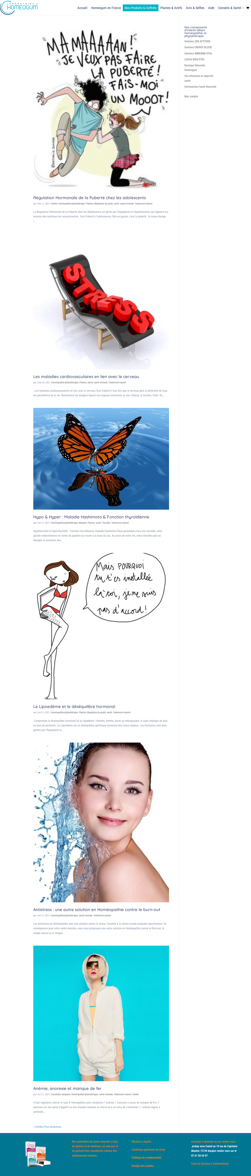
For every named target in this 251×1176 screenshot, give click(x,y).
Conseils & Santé (229, 8)
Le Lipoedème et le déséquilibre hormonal (74, 706)
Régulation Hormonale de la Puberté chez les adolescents (89, 197)
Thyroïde (106, 522)
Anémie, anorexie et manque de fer (67, 1088)
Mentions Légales (141, 1141)
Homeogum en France (106, 8)
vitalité (135, 1094)
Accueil (82, 8)
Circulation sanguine (61, 1094)
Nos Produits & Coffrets (141, 8)
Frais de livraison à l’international (209, 1163)
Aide (211, 8)
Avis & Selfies (195, 8)
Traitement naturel (143, 203)
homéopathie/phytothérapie (71, 203)
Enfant (54, 203)
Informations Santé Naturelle (200, 86)
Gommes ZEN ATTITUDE (197, 41)
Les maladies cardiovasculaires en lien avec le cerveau (86, 376)
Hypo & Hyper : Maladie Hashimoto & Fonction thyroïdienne (91, 516)
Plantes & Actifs (171, 8)
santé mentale (127, 203)
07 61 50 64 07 (199, 1155)
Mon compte (191, 96)
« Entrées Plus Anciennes (47, 1126)
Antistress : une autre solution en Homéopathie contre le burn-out (96, 909)
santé (116, 203)
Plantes (89, 203)
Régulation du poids (103, 203)
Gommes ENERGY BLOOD (198, 47)
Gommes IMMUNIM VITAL (198, 53)
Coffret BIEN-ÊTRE (194, 59)
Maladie (83, 522)
